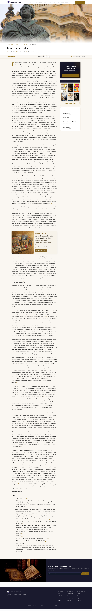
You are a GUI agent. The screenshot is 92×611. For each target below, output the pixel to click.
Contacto (69, 600)
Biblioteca (32, 2)
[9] (35, 477)
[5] (43, 396)
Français (79, 600)
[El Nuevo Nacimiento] (64, 96)
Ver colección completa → (70, 103)
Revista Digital (39, 2)
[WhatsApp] (49, 56)
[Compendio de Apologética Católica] (64, 87)
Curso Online (70, 598)
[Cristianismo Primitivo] (70, 87)
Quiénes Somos (64, 2)
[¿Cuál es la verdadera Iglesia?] (76, 96)
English (78, 598)
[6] (17, 427)
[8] (18, 468)
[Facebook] (43, 56)
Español (79, 593)
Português (79, 595)
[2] (23, 281)
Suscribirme (85, 573)
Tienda (49, 2)
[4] (16, 382)
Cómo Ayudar (56, 2)
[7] (21, 446)
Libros (45, 2)
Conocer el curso (41, 250)
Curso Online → (80, 2)
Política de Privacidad (59, 605)
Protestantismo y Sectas (21, 44)
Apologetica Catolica (15, 591)
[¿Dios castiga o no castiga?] (70, 96)
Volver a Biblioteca (12, 56)
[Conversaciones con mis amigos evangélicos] (76, 87)
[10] (18, 483)
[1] (51, 202)
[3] (46, 316)
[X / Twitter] (46, 56)
